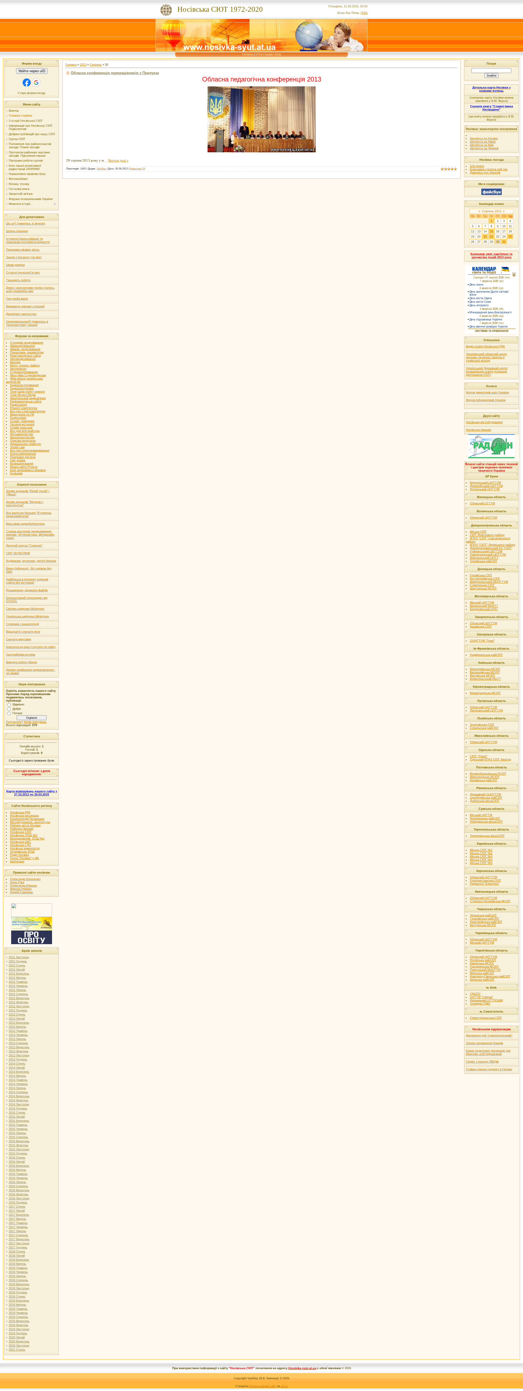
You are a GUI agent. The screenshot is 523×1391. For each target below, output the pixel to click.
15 (491, 231)
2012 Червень (18, 985)
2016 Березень (19, 1165)
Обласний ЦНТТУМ (483, 517)
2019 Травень (18, 1308)
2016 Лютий (17, 1161)
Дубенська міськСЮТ (485, 800)
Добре (17, 708)
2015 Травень (18, 1124)
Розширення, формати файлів (27, 590)
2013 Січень (17, 1014)
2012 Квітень (17, 977)
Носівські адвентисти (24, 848)
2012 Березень (19, 973)
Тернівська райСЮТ (483, 561)
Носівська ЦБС (20, 841)
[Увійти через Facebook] (27, 82)
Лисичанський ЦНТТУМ (486, 710)
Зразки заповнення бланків (484, 1043)
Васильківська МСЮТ (485, 672)
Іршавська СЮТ (481, 626)
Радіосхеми (18, 417)
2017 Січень (17, 1206)
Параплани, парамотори (27, 352)
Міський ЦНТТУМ (482, 602)
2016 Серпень (18, 1186)
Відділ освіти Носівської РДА (485, 346)
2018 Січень (17, 1251)
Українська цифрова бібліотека (27, 616)
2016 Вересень (19, 1190)
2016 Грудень (18, 1202)
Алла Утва (17, 882)
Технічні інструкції (22, 424)
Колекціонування (21, 463)
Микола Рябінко (21, 888)
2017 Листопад (19, 1243)
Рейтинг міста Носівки (25, 825)
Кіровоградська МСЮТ (485, 693)
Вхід (278, 54)
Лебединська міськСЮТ (486, 821)
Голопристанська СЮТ (485, 880)
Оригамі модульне (23, 440)
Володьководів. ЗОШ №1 (27, 838)
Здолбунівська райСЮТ (486, 797)
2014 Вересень (19, 1096)
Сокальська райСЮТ (484, 727)
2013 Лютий (17, 1018)
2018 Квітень (17, 1263)
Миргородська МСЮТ (485, 776)
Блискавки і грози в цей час (489, 169)
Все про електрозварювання (29, 450)
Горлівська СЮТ (481, 575)
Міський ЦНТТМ (481, 815)
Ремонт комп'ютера (23, 408)
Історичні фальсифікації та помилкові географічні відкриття (28, 240)
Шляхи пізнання (17, 231)
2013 (83, 64)
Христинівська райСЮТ (486, 921)
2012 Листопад (19, 1006)
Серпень (96, 64)
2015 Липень (17, 1133)
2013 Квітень (17, 1026)
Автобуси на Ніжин (483, 141)
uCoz (284, 1386)
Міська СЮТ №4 (481, 859)
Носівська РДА (20, 812)
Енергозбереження (23, 453)
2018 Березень (19, 1259)
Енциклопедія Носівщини (27, 818)
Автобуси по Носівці (484, 138)
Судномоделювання (24, 372)
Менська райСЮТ (482, 973)
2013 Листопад (19, 1055)
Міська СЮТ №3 (481, 856)
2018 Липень (17, 1276)
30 (497, 241)
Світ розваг (18, 460)
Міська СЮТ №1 (481, 849)
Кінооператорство (22, 437)
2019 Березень (19, 1300)
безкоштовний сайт (262, 1386)
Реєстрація (265, 54)
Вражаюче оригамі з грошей (25, 306)
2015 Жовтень (18, 1145)
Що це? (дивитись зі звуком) (25, 223)
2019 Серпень (18, 1317)
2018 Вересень (19, 1284)
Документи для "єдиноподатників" (489, 1035)
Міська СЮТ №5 (481, 863)
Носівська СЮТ (21, 832)
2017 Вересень (19, 1239)
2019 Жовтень (18, 1325)
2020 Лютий (17, 1337)
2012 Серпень (18, 994)
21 (485, 236)
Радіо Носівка (19, 854)
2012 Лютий (17, 969)
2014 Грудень (18, 1108)
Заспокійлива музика (20, 654)
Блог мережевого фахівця (28, 470)
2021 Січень (17, 1349)
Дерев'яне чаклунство (21, 314)
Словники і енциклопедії (22, 624)
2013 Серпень (18, 1043)
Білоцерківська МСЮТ (485, 669)
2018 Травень (18, 1267)
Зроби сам (17, 447)
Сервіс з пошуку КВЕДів (482, 1061)
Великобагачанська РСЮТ (488, 773)
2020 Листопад (19, 1345)
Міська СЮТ (478, 531)
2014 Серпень (18, 1092)
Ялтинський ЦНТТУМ (485, 489)
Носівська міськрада (24, 815)
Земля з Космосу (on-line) (24, 257)
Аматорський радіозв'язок (28, 398)
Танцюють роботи (18, 280)
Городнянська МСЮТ (484, 966)
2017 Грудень (18, 1247)
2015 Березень (19, 1120)
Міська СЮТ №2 (481, 853)
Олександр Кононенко (25, 879)
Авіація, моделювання (25, 349)
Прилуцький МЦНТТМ (485, 969)
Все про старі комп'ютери (27, 411)
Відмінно (18, 704)
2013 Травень (18, 1030)
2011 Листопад (19, 957)
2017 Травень (18, 1223)
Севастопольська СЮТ (486, 1017)
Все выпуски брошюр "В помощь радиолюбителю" (28, 514)
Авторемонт (18, 368)
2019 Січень (17, 1296)
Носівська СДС (20, 845)
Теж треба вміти (17, 298)
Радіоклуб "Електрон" (484, 883)
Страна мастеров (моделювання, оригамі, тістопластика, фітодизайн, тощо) (30, 535)
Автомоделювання (23, 358)
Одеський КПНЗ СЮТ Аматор (490, 759)
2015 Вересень (19, 1141)
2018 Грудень (18, 1292)
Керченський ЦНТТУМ (485, 482)
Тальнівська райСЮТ (484, 918)
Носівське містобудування (484, 422)
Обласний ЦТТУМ (482, 503)
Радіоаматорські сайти (25, 401)
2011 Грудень (18, 961)
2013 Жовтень (18, 1051)
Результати (14, 721)
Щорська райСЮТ (482, 979)
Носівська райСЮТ (483, 960)
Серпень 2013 (491, 211)
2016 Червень (18, 1178)
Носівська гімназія (478, 429)
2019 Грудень (18, 1333)
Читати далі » (118, 160)
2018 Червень (18, 1272)
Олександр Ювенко (23, 885)
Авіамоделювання (22, 345)
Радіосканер (18, 404)
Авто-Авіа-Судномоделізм (28, 375)
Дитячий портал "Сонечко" (24, 545)
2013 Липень (17, 1039)
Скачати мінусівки (18, 639)
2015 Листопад (19, 1149)
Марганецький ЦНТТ (484, 557)
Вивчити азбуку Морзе (21, 662)
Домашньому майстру (25, 444)
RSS (364, 12)
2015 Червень (18, 1129)
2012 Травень (18, 981)
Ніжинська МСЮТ (482, 963)
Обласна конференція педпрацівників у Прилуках (115, 73)
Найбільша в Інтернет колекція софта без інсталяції (27, 581)
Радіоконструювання (24, 385)
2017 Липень (17, 1231)
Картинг (15, 362)
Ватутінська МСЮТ (483, 925)
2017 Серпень (18, 1235)
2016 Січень (17, 1157)
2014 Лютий (17, 1067)
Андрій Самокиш (21, 892)
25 (510, 236)
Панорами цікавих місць (22, 249)
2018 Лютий (17, 1255)
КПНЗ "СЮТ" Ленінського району (492, 544)
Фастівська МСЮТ (482, 675)
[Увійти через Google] (36, 82)
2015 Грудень (18, 1153)
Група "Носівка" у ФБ (24, 858)
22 (491, 236)
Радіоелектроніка (22, 388)
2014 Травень (18, 1079)
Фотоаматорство (21, 434)
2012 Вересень (19, 998)
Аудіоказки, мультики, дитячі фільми (31, 560)
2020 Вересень (19, 1341)
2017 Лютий (17, 1210)
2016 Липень (17, 1182)
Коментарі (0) (137, 168)
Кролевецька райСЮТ (485, 818)
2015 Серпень (18, 1137)
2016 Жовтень (18, 1194)
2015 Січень (17, 1112)
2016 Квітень (17, 1169)
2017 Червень (18, 1227)
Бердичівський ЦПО (484, 609)
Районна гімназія (21, 828)
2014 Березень (19, 1071)
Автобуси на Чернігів (484, 148)
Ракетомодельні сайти (25, 355)
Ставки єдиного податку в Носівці (489, 1069)
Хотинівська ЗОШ (22, 851)
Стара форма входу (31, 93)
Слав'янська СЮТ (482, 585)
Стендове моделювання (26, 342)
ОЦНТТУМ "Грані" (482, 640)
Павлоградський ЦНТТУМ (488, 554)
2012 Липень (17, 990)
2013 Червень (18, 1035)
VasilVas (101, 168)
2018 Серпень (18, 1280)
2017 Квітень (17, 1218)
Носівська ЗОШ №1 (24, 835)
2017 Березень (19, 1214)
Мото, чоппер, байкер (25, 365)
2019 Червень (18, 1312)
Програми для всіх (23, 457)
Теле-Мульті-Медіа (23, 394)
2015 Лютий (17, 1116)
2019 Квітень (17, 1304)
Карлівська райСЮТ (483, 780)
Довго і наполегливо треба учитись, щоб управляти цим (30, 289)
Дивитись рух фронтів (485, 172)
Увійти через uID (31, 71)
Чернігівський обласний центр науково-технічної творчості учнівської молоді (486, 357)
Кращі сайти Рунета (23, 466)
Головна (247, 54)
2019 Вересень (19, 1321)
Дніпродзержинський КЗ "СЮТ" (491, 548)
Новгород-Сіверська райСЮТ (490, 976)
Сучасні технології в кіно (23, 272)
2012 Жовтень (18, 1002)
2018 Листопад (19, 1288)
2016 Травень (18, 1173)
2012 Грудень (18, 1010)
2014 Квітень (17, 1075)
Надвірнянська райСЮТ (486, 654)
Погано (17, 713)
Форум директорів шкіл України (487, 392)
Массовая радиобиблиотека (25, 523)
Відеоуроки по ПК (22, 414)
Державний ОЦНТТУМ (485, 794)
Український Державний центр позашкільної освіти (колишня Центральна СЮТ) (486, 371)
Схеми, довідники (22, 421)
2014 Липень (17, 1088)
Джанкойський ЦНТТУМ (486, 485)
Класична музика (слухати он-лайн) (31, 646)
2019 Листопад (19, 1329)
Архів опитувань (35, 721)
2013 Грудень (18, 1059)
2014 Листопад (19, 1104)
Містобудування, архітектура (30, 822)
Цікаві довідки (15, 264)
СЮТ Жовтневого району (487, 535)
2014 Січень (17, 1063)
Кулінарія (16, 473)
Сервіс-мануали (21, 427)
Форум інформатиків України (486, 400)
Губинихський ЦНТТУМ (486, 551)
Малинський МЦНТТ (484, 605)
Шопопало (17, 861)
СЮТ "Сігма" (478, 756)
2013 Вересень (19, 1047)
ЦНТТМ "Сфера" (481, 997)
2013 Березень (19, 1022)
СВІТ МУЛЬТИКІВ (18, 553)
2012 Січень (17, 965)
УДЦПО (475, 993)
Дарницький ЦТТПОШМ (486, 1000)
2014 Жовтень (18, 1100)
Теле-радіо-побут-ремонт (27, 391)
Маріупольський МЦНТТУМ (489, 581)
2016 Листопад (19, 1198)
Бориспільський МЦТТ (485, 678)
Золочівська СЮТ (482, 724)
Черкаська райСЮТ (483, 915)
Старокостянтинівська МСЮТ (490, 901)
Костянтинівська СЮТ (485, 578)
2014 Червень (18, 1084)
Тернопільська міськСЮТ (487, 835)
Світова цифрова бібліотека (25, 608)
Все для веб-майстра (24, 430)
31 (504, 241)
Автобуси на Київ (482, 145)
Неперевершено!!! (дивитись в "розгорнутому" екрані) (27, 323)
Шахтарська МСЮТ (483, 588)
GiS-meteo (477, 166)
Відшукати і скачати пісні (23, 631)
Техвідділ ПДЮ (480, 1003)
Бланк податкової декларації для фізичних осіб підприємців (488, 1052)
